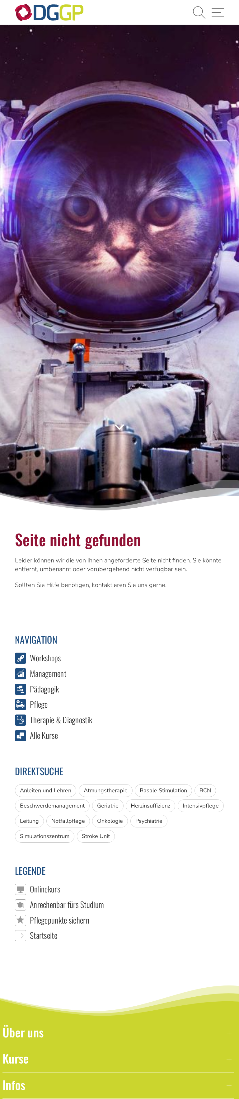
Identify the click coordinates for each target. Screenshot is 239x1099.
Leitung (29, 821)
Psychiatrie (148, 821)
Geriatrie (108, 805)
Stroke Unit (96, 836)
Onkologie (110, 821)
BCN (205, 790)
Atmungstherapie (106, 790)
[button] (199, 12)
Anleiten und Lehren (45, 790)
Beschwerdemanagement (52, 805)
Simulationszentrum (44, 836)
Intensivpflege (201, 805)
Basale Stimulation (163, 790)
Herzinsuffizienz (150, 805)
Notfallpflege (68, 821)
